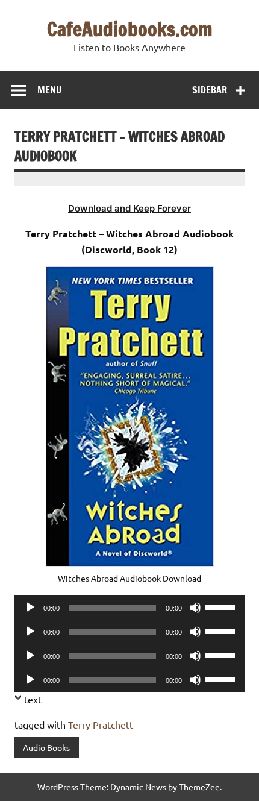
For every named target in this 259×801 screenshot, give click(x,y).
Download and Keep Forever (129, 208)
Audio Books (46, 747)
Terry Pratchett (100, 724)
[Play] (30, 608)
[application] (129, 607)
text (33, 699)
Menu (49, 89)
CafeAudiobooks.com (130, 29)
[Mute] (195, 608)
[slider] (222, 606)
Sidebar (209, 89)
